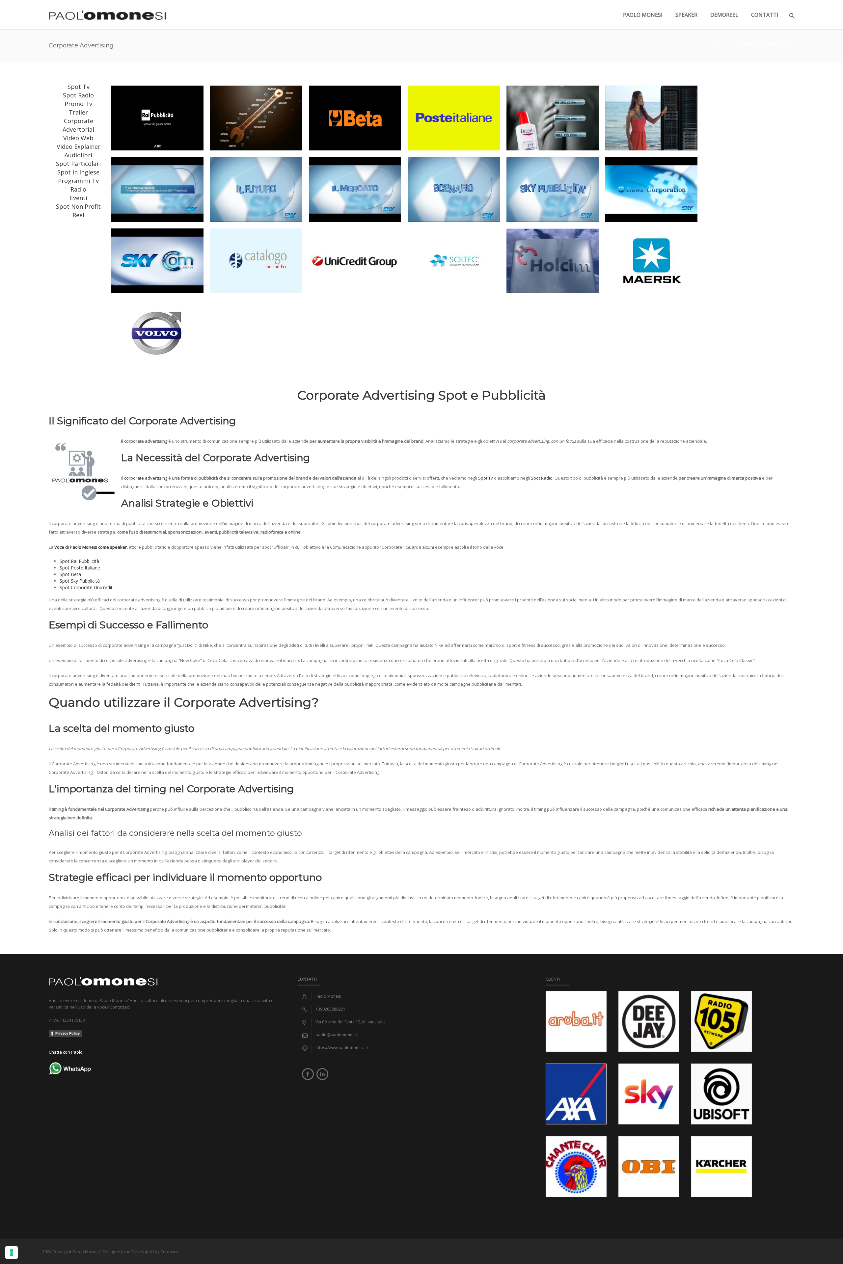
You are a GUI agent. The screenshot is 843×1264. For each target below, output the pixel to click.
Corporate (78, 121)
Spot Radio (78, 95)
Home (701, 45)
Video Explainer (78, 146)
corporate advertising (145, 478)
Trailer (78, 112)
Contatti (764, 14)
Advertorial (78, 129)
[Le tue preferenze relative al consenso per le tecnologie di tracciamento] (11, 1252)
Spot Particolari (78, 164)
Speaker (686, 14)
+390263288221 (330, 1009)
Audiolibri (78, 155)
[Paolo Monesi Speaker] (107, 15)
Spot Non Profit (78, 206)
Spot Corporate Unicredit (86, 587)
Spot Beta (70, 574)
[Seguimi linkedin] (322, 1074)
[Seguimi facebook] (308, 1074)
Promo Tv (78, 104)
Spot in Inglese (78, 172)
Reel (78, 215)
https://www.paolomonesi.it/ (341, 1047)
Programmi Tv (78, 181)
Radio (78, 189)
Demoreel (723, 45)
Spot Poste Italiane (80, 568)
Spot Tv (79, 87)
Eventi (78, 198)
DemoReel (724, 14)
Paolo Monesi (643, 14)
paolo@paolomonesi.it (337, 1035)
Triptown (169, 1251)
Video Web (78, 138)
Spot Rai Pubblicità (79, 561)
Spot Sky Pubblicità (80, 581)
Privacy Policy (67, 1033)
